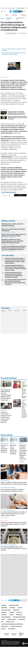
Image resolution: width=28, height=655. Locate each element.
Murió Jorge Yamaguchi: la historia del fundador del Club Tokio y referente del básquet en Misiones (24, 390)
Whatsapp (19, 600)
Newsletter (22, 600)
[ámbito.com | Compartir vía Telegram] (24, 33)
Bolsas (9, 310)
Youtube (15, 600)
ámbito (2, 18)
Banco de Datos (5, 610)
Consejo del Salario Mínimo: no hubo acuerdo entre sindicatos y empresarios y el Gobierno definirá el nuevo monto (15, 268)
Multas (3, 629)
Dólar (7, 15)
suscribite (21, 11)
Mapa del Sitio (10, 621)
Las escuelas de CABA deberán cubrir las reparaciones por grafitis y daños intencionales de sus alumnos (6, 395)
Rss (2, 621)
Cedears (25, 310)
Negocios (4, 612)
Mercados (16, 610)
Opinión (11, 612)
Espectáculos (12, 619)
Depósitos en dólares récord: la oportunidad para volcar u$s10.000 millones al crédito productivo (12, 241)
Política (20, 607)
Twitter (2, 600)
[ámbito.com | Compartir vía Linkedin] (22, 33)
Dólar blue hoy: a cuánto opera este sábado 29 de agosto (12, 224)
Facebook (5, 600)
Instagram (8, 600)
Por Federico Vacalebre (22, 461)
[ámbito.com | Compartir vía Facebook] (19, 33)
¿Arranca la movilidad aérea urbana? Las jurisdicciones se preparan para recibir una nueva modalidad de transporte (13, 247)
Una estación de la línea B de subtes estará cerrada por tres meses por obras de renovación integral (24, 410)
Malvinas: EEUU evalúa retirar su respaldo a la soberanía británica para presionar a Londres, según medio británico (15, 261)
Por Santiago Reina (4, 517)
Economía (14, 15)
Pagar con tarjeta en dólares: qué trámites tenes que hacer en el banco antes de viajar (14, 483)
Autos (3, 619)
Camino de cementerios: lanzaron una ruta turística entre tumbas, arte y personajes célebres (6, 417)
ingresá (25, 11)
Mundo (11, 614)
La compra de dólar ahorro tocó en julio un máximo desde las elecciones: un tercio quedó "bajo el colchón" (15, 282)
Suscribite (20, 195)
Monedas (3, 310)
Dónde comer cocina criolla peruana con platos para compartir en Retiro (13, 235)
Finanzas (23, 15)
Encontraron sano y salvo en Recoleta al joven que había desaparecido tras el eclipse (13, 53)
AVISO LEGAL (4, 626)
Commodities (17, 310)
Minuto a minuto (5, 520)
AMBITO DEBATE (21, 634)
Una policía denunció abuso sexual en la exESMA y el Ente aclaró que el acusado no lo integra (17, 118)
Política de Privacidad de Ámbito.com (12, 624)
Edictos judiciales (16, 626)
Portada (3, 605)
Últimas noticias (14, 605)
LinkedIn (11, 600)
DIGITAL (6, 634)
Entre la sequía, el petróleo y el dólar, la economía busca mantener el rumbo (12, 490)
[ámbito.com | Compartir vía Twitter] (21, 33)
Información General (9, 18)
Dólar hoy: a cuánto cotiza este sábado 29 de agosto (13, 229)
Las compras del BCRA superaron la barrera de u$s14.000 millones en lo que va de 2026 (14, 548)
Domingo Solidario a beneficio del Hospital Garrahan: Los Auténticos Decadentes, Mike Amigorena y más (16, 113)
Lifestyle (19, 612)
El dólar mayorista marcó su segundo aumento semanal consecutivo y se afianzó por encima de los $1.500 (13, 275)
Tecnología (21, 619)
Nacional (4, 614)
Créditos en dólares (20, 8)
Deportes (19, 614)
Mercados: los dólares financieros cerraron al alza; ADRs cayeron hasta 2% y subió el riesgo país (14, 524)
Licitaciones (11, 629)
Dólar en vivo (11, 8)
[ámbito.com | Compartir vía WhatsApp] (17, 33)
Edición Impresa (5, 617)
